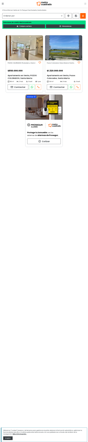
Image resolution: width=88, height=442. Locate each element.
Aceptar (8, 438)
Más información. (20, 434)
